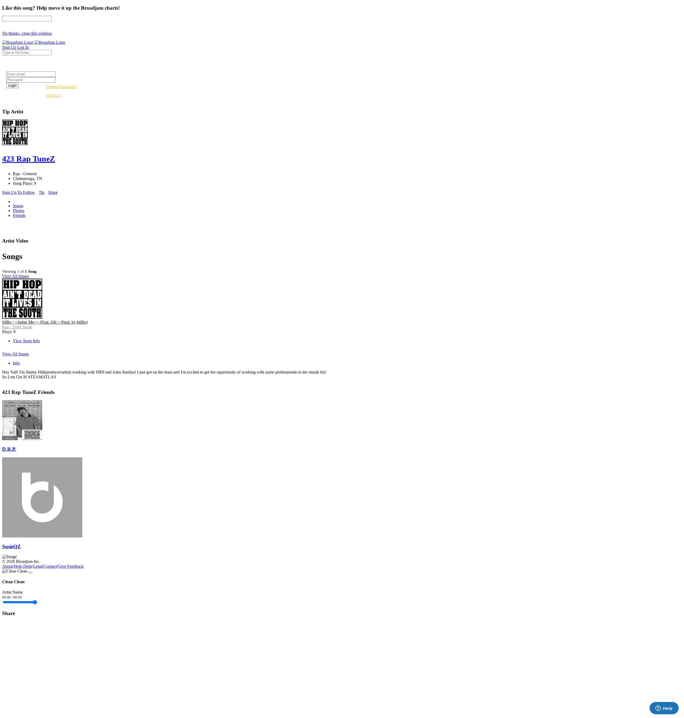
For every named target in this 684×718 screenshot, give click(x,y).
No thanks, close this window (27, 33)
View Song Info (26, 341)
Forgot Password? (61, 87)
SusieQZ (11, 546)
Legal (38, 566)
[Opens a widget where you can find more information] (664, 708)
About (7, 566)
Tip (41, 192)
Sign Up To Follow (18, 192)
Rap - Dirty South (17, 327)
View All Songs (15, 276)
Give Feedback (71, 566)
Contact (50, 566)
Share (53, 192)
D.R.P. (9, 449)
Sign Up (53, 95)
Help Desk (23, 566)
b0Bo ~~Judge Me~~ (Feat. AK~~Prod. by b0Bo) (45, 322)
